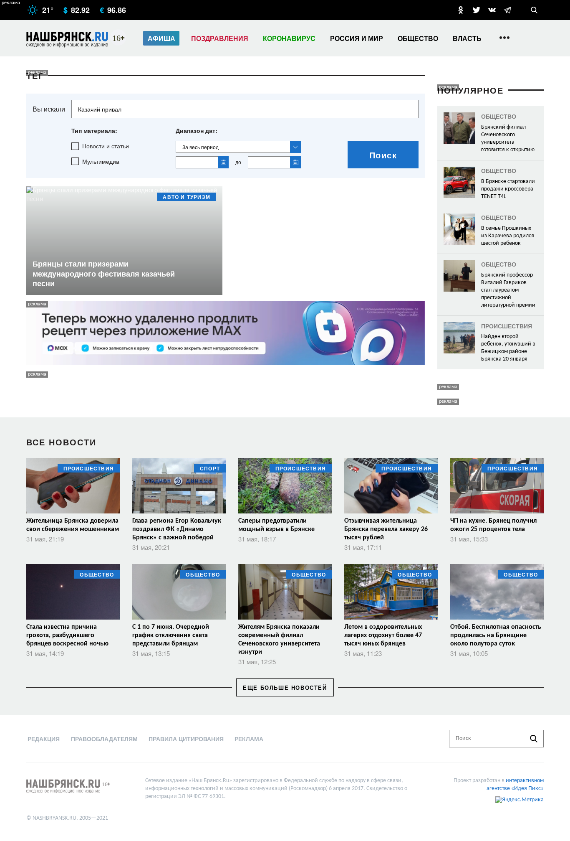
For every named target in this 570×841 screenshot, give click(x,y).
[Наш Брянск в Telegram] (507, 10)
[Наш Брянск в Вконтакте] (492, 10)
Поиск (383, 155)
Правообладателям (104, 738)
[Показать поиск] (534, 10)
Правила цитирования (186, 738)
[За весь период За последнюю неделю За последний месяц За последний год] (238, 147)
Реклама (249, 738)
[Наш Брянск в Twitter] (476, 10)
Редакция (44, 738)
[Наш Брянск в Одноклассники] (460, 10)
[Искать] (534, 738)
